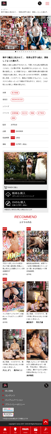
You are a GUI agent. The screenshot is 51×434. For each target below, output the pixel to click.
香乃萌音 (15, 93)
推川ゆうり (18, 370)
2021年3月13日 (17, 100)
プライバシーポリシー (15, 404)
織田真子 (29, 322)
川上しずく (7, 370)
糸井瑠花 (29, 375)
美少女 (24, 113)
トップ (3, 9)
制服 (32, 113)
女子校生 (41, 113)
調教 (13, 118)
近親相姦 (15, 113)
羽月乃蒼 (39, 322)
